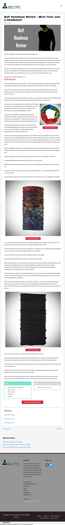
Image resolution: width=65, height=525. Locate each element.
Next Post (60, 428)
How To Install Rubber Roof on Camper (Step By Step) (17, 447)
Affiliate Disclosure (55, 516)
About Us (39, 516)
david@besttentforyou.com (30, 501)
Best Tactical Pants (9, 418)
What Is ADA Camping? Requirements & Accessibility (16, 444)
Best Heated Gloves (9, 422)
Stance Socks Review (9, 414)
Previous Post (6, 428)
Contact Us (46, 516)
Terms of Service (44, 518)
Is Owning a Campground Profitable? (12, 442)
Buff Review (10, 79)
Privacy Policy (53, 518)
